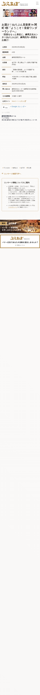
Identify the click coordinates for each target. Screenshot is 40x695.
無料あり (15, 168)
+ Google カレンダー (18, 106)
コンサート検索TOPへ (12, 174)
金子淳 (23, 168)
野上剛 (29, 168)
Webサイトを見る (18, 101)
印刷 (6, 107)
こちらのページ (12, 207)
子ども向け (7, 168)
